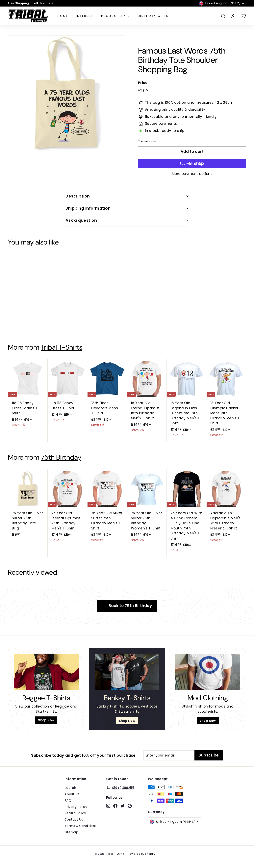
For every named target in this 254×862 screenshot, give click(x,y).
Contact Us (73, 819)
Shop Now (46, 720)
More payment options (192, 173)
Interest (84, 16)
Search (70, 787)
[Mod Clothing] (207, 672)
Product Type (115, 16)
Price (142, 82)
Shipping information (88, 208)
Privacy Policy (75, 806)
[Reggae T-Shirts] (46, 672)
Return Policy (75, 813)
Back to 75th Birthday (130, 605)
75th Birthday (61, 457)
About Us (71, 794)
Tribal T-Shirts (61, 347)
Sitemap (71, 832)
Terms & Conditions (80, 826)
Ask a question (81, 220)
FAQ (67, 800)
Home (63, 16)
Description (77, 196)
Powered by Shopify (141, 854)
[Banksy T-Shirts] (127, 672)
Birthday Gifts (153, 16)
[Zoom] (66, 93)
